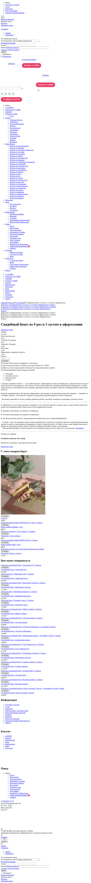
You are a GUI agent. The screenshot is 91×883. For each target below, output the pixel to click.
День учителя (15, 240)
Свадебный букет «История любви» (14, 684)
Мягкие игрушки (16, 252)
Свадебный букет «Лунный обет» (13, 675)
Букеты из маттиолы (17, 168)
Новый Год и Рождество (19, 244)
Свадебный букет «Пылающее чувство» (16, 658)
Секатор (4, 518)
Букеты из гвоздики (17, 154)
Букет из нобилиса (17, 196)
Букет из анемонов (17, 192)
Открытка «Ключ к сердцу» (11, 553)
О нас (7, 7)
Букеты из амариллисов (19, 194)
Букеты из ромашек (17, 160)
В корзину (5, 361)
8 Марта (13, 248)
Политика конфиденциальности (17, 721)
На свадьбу (14, 236)
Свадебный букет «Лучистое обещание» (16, 631)
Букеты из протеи (16, 172)
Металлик (9, 200)
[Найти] (22, 88)
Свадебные (14, 130)
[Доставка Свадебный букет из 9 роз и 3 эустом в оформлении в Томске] (28, 311)
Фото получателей (12, 719)
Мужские (13, 132)
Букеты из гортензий (18, 164)
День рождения (15, 230)
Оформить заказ (7, 25)
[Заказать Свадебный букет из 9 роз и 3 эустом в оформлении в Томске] (28, 307)
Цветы (7, 270)
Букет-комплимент (17, 124)
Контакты (9, 9)
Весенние (13, 142)
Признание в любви (17, 232)
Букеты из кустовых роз (19, 166)
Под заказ (9, 748)
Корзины (13, 216)
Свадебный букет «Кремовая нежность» (16, 596)
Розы (7, 202)
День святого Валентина (19, 264)
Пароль (3, 47)
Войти (3, 43)
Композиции (10, 212)
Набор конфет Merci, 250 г (11, 545)
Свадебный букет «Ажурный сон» (14, 570)
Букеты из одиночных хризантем (22, 162)
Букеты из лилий (16, 178)
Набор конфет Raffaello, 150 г (12, 527)
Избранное (9, 35)
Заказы (8, 33)
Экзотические (15, 136)
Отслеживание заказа (9, 41)
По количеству (15, 204)
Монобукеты (10, 144)
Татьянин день (15, 238)
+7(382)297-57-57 (7, 801)
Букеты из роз (15, 176)
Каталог (4, 841)
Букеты (8, 118)
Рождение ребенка (17, 234)
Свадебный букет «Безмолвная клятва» (16, 640)
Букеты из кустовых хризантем (21, 150)
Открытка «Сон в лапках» (11, 536)
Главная (4, 303)
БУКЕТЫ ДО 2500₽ (12, 110)
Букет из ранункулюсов (19, 186)
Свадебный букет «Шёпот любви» (14, 614)
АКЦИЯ (8, 112)
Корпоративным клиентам (15, 713)
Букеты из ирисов (16, 190)
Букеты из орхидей (17, 182)
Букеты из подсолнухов (19, 158)
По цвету (13, 206)
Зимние (13, 140)
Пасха (12, 226)
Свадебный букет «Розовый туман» (14, 605)
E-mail (3, 45)
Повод (7, 224)
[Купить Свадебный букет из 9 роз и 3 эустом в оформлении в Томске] (28, 305)
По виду (13, 208)
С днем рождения (16, 260)
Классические (15, 128)
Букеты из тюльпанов (18, 184)
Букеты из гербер (16, 156)
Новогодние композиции (19, 222)
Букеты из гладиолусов (18, 180)
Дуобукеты (14, 122)
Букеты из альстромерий (19, 146)
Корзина (4, 23)
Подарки (8, 250)
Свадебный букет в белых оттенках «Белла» (17, 693)
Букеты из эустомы (17, 152)
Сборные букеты (16, 120)
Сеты (12, 116)
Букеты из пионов (17, 198)
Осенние (13, 138)
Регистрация (10, 43)
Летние (12, 126)
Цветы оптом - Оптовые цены (16, 711)
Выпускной (14, 228)
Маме (12, 262)
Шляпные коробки (17, 214)
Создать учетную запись (10, 50)
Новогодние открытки (18, 266)
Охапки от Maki (11, 114)
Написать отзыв (7, 330)
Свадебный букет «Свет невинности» (15, 649)
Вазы (12, 256)
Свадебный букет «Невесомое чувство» (16, 587)
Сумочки (13, 218)
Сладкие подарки (16, 254)
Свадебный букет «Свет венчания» (14, 622)
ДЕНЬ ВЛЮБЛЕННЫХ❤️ (20, 246)
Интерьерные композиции (20, 220)
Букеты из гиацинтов (18, 188)
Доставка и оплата (12, 5)
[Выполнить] (39, 41)
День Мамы (14, 242)
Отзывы (8, 715)
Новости (8, 717)
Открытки (9, 258)
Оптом (3, 846)
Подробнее (79, 428)
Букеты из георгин (17, 148)
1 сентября (9, 107)
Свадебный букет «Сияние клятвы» (14, 666)
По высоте (14, 210)
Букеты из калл (15, 174)
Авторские (14, 134)
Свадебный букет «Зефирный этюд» (14, 578)
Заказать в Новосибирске (14, 13)
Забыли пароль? (12, 47)
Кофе (7, 746)
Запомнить (7, 54)
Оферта (8, 723)
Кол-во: (4, 356)
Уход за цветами (11, 11)
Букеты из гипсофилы (18, 170)
